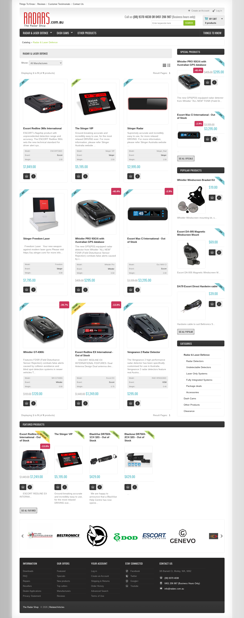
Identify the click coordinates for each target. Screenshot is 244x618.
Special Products (190, 52)
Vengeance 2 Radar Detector (143, 352)
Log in (94, 571)
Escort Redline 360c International (42, 128)
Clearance (189, 411)
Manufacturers (64, 591)
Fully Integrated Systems (199, 380)
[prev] (22, 536)
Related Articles (56, 607)
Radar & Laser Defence (34, 33)
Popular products (191, 170)
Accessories (192, 392)
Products (33, 424)
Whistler (111, 269)
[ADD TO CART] (212, 198)
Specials (61, 576)
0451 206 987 (163, 17)
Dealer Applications (32, 591)
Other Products (87, 33)
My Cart (213, 18)
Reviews (41, 4)
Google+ (134, 581)
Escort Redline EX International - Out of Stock (30, 437)
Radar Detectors (194, 361)
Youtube (134, 586)
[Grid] (164, 65)
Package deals (194, 386)
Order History (97, 586)
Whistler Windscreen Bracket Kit (196, 180)
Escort (59, 155)
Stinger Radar (135, 128)
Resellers (27, 586)
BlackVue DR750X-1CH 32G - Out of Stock (100, 437)
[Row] (168, 65)
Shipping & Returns (100, 581)
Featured (61, 571)
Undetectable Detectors (198, 367)
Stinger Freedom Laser (36, 238)
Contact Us (78, 4)
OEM (164, 382)
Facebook (135, 571)
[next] (222, 536)
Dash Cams (61, 33)
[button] (189, 22)
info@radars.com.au (174, 588)
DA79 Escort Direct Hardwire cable (197, 286)
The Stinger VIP (84, 128)
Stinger (111, 155)
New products (63, 581)
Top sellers (62, 586)
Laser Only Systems (196, 373)
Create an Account (100, 576)
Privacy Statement (32, 596)
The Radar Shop (31, 607)
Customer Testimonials (59, 4)
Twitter (133, 576)
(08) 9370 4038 (142, 17)
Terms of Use (97, 596)
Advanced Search (99, 591)
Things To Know (27, 4)
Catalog (26, 42)
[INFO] (219, 198)
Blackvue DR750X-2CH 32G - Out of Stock (135, 437)
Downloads (28, 571)
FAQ (25, 576)
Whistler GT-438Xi (33, 352)
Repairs (26, 581)
